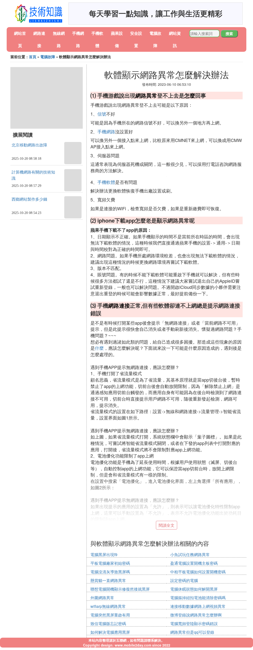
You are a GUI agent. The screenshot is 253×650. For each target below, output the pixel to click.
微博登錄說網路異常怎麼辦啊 (196, 615)
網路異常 (146, 95)
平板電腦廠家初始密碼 (110, 563)
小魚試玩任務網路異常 (190, 554)
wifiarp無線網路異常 (108, 606)
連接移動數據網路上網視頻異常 (198, 606)
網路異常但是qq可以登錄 (192, 632)
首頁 (32, 56)
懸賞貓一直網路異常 (108, 580)
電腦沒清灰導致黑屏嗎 (110, 572)
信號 (101, 113)
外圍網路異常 (102, 597)
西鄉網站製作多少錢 (29, 199)
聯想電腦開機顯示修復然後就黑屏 (120, 589)
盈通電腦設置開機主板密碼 (194, 563)
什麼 (99, 348)
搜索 (229, 33)
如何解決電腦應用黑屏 (110, 632)
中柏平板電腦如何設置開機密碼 (198, 572)
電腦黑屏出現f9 (103, 554)
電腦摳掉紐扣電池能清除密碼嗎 (198, 597)
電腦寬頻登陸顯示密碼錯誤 (194, 623)
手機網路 (106, 131)
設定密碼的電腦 (184, 580)
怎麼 (189, 95)
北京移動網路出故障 (29, 145)
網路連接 (119, 305)
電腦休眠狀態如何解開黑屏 (194, 589)
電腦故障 (47, 56)
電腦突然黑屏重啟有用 (110, 615)
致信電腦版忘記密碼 (108, 623)
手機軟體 (106, 182)
